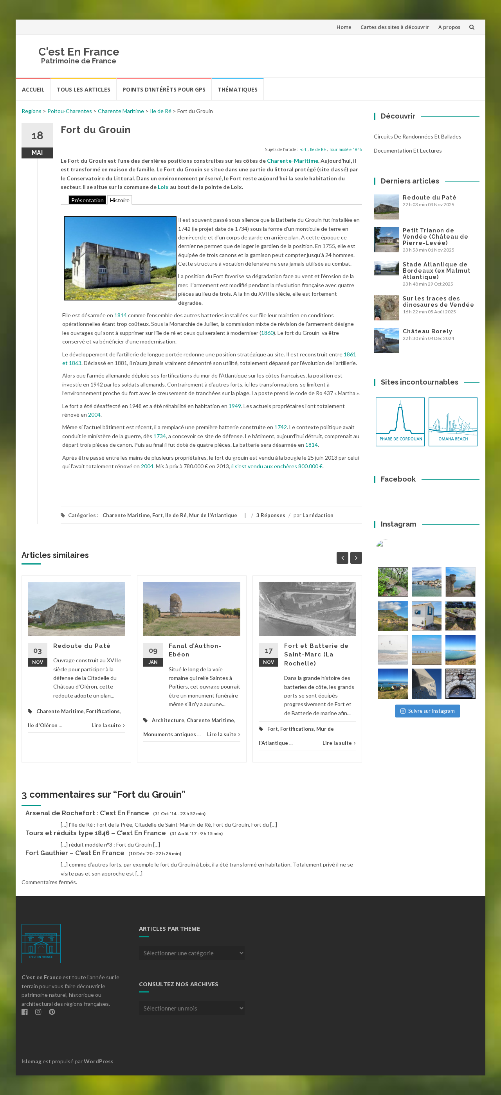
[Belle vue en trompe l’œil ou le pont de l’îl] (427, 650)
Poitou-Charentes (69, 111)
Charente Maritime (121, 111)
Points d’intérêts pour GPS (164, 89)
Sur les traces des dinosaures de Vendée (438, 301)
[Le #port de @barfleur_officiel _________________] (427, 582)
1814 (120, 315)
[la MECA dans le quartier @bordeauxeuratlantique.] (427, 684)
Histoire (120, 199)
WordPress (99, 1061)
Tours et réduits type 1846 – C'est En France (95, 833)
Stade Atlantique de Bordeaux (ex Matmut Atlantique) (436, 270)
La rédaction (318, 515)
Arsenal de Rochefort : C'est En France (87, 813)
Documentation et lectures (408, 150)
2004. (148, 466)
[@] (397, 549)
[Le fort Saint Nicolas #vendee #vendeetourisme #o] (460, 582)
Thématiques (238, 89)
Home (344, 27)
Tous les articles (83, 89)
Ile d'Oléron (43, 725)
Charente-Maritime (292, 160)
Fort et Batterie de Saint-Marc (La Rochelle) (316, 654)
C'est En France (78, 51)
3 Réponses (270, 515)
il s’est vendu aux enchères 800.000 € (277, 466)
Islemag (31, 1061)
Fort (302, 149)
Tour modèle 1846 (345, 149)
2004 (94, 414)
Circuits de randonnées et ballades (417, 136)
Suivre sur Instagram (431, 711)
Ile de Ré (160, 111)
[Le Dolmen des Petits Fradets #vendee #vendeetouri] (460, 616)
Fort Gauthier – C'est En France (74, 853)
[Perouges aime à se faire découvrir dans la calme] (460, 684)
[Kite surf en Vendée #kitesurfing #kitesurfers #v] (393, 650)
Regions (31, 111)
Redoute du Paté (82, 645)
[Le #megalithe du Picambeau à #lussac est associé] (393, 582)
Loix (163, 186)
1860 (267, 332)
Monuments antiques (169, 734)
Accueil (33, 89)
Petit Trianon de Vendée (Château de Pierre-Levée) (436, 236)
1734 (159, 436)
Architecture (168, 720)
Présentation (87, 199)
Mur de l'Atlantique (213, 515)
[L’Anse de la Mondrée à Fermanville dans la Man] (460, 650)
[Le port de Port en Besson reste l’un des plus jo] (393, 684)
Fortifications (103, 711)
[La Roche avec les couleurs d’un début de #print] (393, 616)
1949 (235, 406)
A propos (449, 27)
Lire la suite (106, 725)
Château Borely (427, 331)
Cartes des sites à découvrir (394, 27)
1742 (280, 427)
